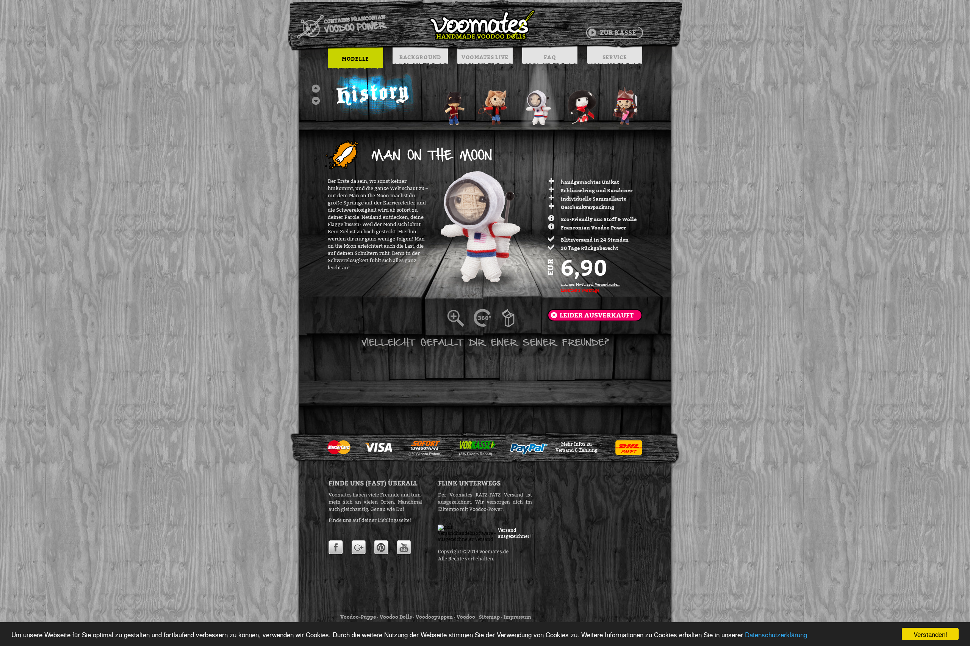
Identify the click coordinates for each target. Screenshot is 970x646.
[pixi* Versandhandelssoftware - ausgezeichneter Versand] (468, 539)
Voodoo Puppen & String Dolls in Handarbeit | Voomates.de (415, 24)
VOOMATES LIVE (485, 57)
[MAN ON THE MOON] (540, 104)
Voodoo (466, 616)
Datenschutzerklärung (776, 634)
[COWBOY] (496, 104)
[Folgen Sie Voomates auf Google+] (358, 547)
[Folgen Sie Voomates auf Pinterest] (381, 547)
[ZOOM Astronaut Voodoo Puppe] (460, 318)
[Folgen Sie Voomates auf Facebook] (335, 547)
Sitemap (489, 616)
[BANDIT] (453, 104)
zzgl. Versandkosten (603, 284)
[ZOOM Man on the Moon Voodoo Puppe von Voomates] (513, 318)
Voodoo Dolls (396, 616)
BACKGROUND (420, 57)
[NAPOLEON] (583, 104)
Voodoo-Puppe (358, 616)
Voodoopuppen (434, 616)
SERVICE (614, 57)
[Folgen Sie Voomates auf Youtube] (403, 547)
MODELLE (355, 58)
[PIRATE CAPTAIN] (626, 104)
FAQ (549, 57)
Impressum (517, 616)
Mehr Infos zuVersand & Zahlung (576, 447)
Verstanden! (930, 634)
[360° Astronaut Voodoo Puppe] (487, 318)
